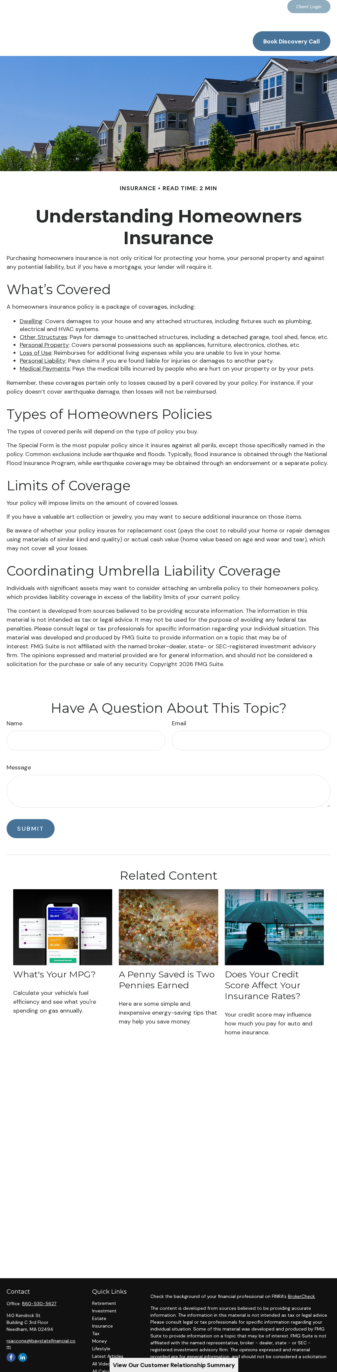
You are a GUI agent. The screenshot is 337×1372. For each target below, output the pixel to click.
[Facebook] (276, 6)
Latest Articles (107, 1356)
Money (99, 1341)
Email (179, 723)
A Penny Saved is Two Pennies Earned (167, 980)
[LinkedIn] (258, 6)
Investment (104, 1311)
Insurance (102, 1326)
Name (14, 723)
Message (19, 767)
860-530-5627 (39, 1304)
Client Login (309, 7)
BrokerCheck (301, 1296)
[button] (186, 24)
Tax (95, 1333)
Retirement (104, 1303)
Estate (99, 1318)
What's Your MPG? (54, 974)
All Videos (102, 1364)
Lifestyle (101, 1349)
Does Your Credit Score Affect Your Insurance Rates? (262, 985)
